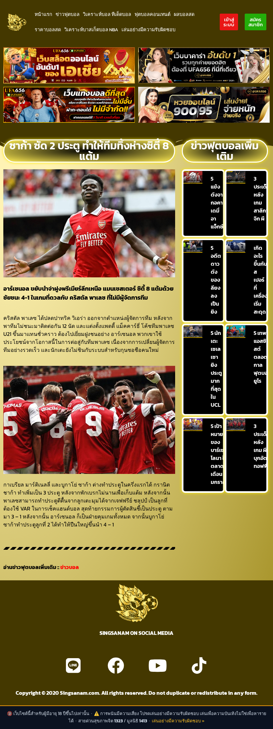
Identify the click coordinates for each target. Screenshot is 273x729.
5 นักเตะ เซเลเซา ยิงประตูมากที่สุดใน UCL (216, 369)
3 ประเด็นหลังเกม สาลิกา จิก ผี (262, 198)
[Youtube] (157, 665)
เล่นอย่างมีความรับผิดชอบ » (178, 721)
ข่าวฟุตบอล (68, 14)
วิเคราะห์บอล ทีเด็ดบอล (107, 14)
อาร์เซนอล (16, 288)
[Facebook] (116, 665)
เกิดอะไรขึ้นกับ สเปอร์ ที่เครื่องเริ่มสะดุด (260, 280)
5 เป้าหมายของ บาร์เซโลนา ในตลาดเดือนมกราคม (220, 454)
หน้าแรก (43, 14)
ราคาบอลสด (48, 29)
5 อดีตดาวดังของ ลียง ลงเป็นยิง (216, 280)
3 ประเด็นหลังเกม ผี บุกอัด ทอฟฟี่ (262, 446)
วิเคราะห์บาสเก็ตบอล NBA (91, 29)
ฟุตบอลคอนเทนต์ (152, 14)
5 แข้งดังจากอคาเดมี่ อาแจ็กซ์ (217, 202)
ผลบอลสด (184, 14)
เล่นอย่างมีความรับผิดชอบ (148, 29)
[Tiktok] (199, 665)
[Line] (73, 665)
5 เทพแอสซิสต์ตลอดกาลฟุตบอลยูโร (262, 357)
